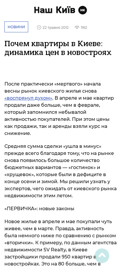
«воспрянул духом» (28, 98)
